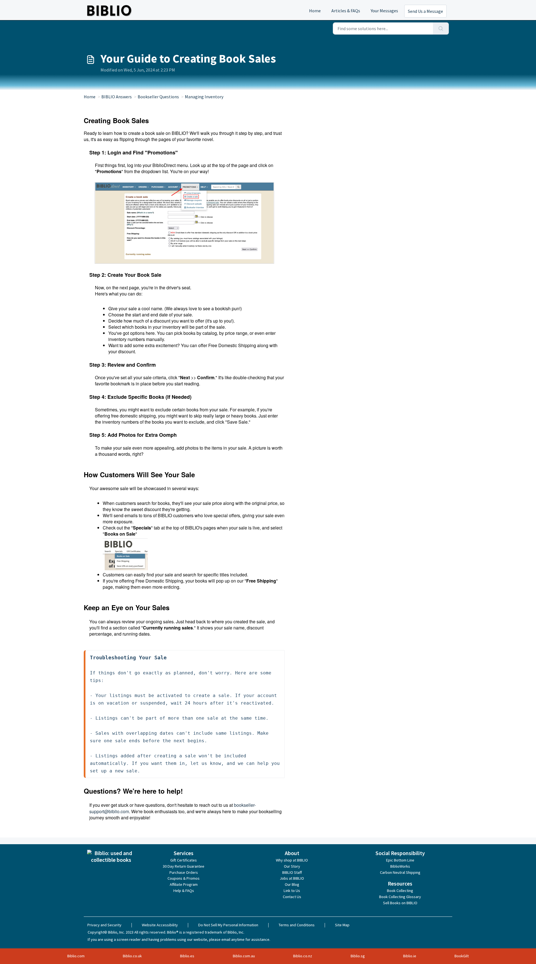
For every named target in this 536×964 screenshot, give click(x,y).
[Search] (441, 28)
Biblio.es (187, 955)
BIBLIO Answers (116, 96)
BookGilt (461, 955)
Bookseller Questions (158, 96)
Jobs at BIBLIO (292, 878)
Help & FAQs (183, 890)
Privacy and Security (104, 924)
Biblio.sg (358, 955)
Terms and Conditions (297, 924)
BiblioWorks (400, 866)
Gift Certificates (183, 860)
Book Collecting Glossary (400, 896)
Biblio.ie (409, 955)
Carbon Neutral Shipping (400, 872)
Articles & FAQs (345, 10)
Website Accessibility (160, 924)
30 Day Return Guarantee (183, 866)
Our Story (292, 866)
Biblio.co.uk (132, 955)
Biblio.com (76, 955)
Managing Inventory (204, 96)
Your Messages (384, 10)
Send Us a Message (425, 11)
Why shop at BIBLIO (292, 860)
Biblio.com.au (244, 955)
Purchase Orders (183, 872)
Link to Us (292, 890)
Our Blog (292, 884)
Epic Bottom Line (400, 860)
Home (315, 10)
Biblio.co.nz (302, 955)
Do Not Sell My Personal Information (228, 924)
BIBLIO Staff (292, 872)
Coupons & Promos (184, 878)
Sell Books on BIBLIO (400, 902)
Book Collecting (400, 890)
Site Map (342, 924)
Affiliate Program (184, 884)
